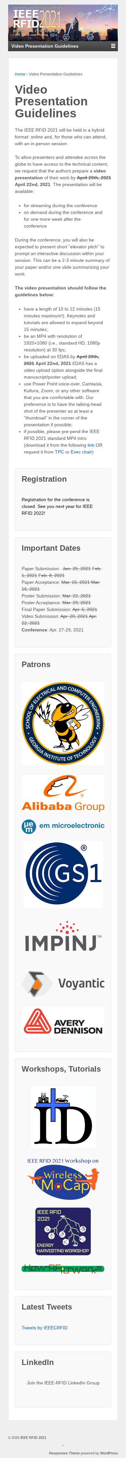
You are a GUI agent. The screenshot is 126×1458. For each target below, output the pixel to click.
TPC (60, 451)
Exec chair (81, 451)
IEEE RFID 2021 (32, 1438)
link (92, 445)
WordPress (109, 1453)
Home (20, 74)
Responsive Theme (64, 1453)
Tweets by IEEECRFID (45, 1327)
